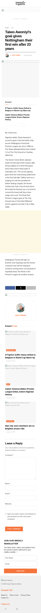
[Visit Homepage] (20, 3)
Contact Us (5, 598)
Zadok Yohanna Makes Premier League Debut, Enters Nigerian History (17, 117)
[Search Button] (38, 3)
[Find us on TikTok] (17, 609)
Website (8, 504)
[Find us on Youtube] (13, 609)
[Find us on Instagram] (9, 609)
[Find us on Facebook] (2, 609)
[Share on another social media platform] (31, 288)
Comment (9, 455)
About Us (4, 595)
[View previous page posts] (18, 125)
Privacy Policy (25, 595)
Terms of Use (14, 595)
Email (8, 493)
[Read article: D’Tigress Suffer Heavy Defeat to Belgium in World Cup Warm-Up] (20, 341)
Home (7, 28)
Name (8, 483)
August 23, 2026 (10, 361)
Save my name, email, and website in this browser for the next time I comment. (21, 516)
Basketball (11, 350)
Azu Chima (16, 55)
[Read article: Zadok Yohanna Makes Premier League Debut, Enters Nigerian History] (20, 375)
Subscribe (20, 571)
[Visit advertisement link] (20, 13)
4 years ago (28, 55)
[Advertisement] (20, 231)
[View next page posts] (22, 125)
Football (10, 421)
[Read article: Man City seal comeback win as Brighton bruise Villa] (20, 412)
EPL (12, 28)
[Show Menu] (3, 3)
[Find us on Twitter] (6, 609)
